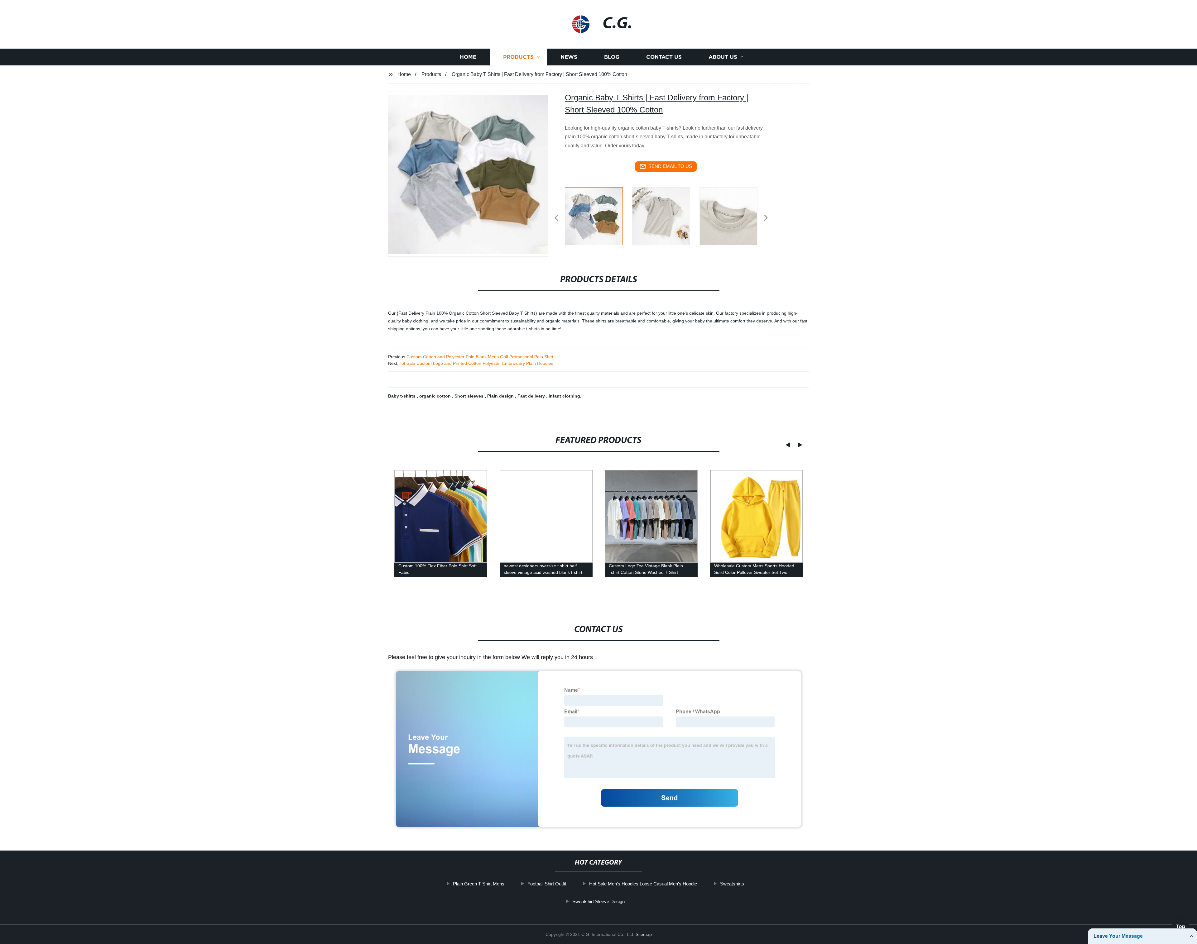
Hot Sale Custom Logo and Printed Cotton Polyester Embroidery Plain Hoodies (475, 363)
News (568, 57)
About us (723, 57)
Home (468, 57)
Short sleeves (469, 395)
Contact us (664, 57)
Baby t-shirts (402, 395)
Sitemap (644, 934)
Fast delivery (531, 395)
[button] (556, 218)
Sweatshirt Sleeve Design (598, 901)
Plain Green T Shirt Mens (478, 883)
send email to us (670, 166)
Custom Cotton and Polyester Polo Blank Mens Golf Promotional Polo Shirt (479, 356)
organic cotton (435, 395)
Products (518, 57)
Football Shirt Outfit (546, 883)
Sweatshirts (732, 883)
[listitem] (598, 215)
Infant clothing (564, 395)
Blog (611, 57)
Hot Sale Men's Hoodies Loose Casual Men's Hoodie (643, 883)
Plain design (501, 395)
